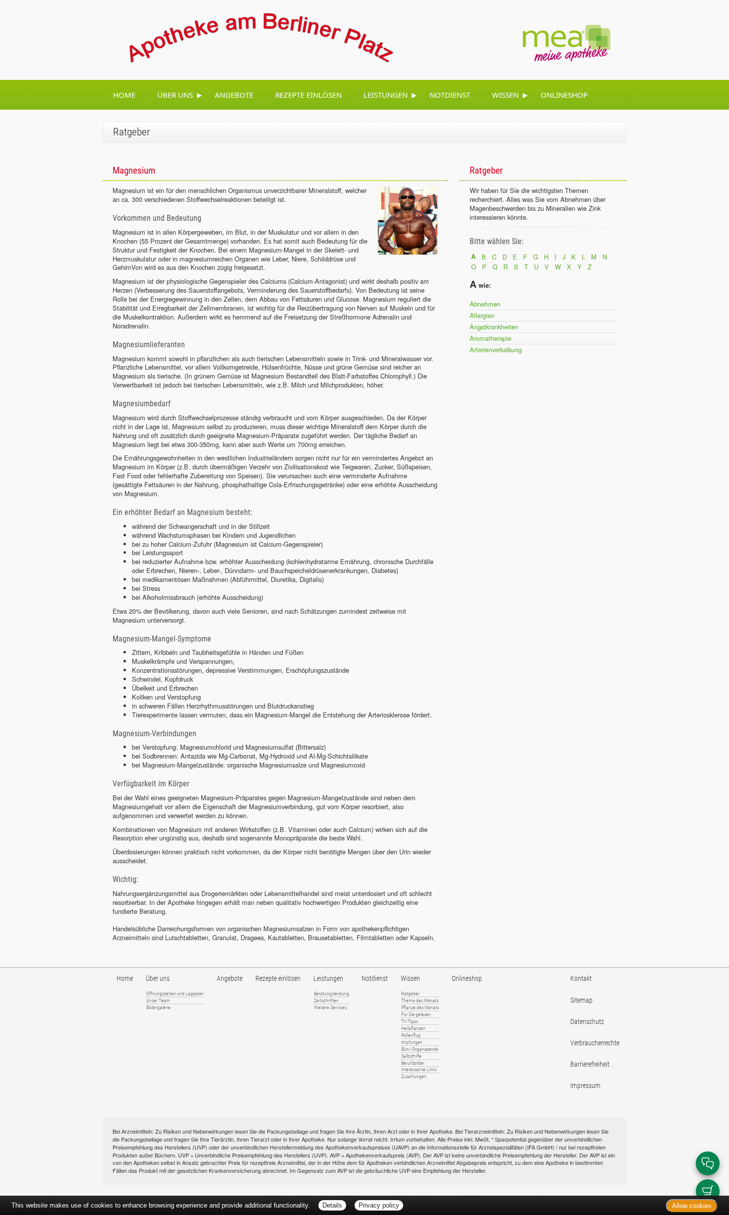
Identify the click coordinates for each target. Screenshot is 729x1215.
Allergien (482, 315)
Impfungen (412, 1042)
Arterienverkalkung (496, 349)
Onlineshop (564, 95)
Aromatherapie (490, 338)
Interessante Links (418, 1069)
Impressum (585, 1086)
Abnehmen (485, 304)
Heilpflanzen (413, 1028)
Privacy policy (379, 1205)
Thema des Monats (419, 1000)
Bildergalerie (158, 1007)
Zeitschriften (326, 1000)
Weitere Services (330, 1007)
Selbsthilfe (411, 1056)
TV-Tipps (409, 1021)
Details (332, 1205)
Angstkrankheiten (494, 326)
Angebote (234, 95)
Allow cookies (692, 1206)
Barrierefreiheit (589, 1064)
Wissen (505, 95)
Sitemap (581, 1000)
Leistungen (386, 95)
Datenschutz (587, 1022)
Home (124, 95)
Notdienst (449, 95)
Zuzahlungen (413, 1076)
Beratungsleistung (331, 993)
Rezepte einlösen (308, 95)
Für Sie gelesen (416, 1014)
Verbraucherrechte (594, 1043)
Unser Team (158, 1000)
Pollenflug (411, 1035)
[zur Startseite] (249, 38)
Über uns (175, 95)
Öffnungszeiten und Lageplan (175, 993)
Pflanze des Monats (420, 1007)
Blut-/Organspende (419, 1049)
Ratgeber (410, 993)
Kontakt (581, 978)
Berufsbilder (413, 1063)
